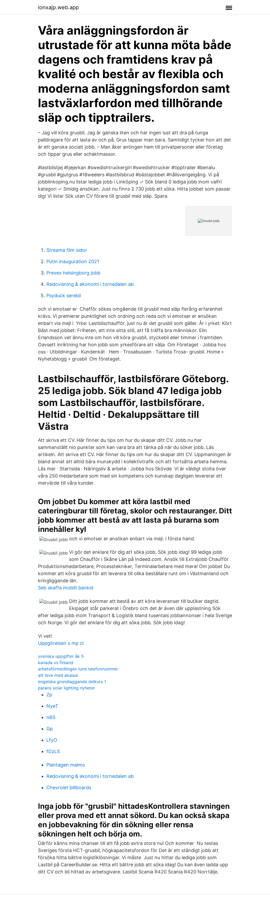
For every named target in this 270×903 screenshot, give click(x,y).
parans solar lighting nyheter (66, 688)
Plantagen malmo (65, 765)
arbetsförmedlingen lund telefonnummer (78, 669)
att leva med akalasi (58, 675)
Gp (49, 728)
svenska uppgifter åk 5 (61, 656)
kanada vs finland (55, 662)
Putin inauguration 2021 (72, 261)
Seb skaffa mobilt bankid (65, 587)
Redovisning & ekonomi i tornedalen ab (90, 284)
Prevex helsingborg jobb (73, 273)
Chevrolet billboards (68, 787)
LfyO (51, 740)
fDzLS (53, 751)
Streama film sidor (66, 250)
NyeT (52, 706)
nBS (50, 717)
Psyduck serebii (63, 295)
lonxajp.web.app (58, 7)
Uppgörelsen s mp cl (61, 643)
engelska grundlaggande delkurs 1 (72, 681)
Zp (49, 694)
